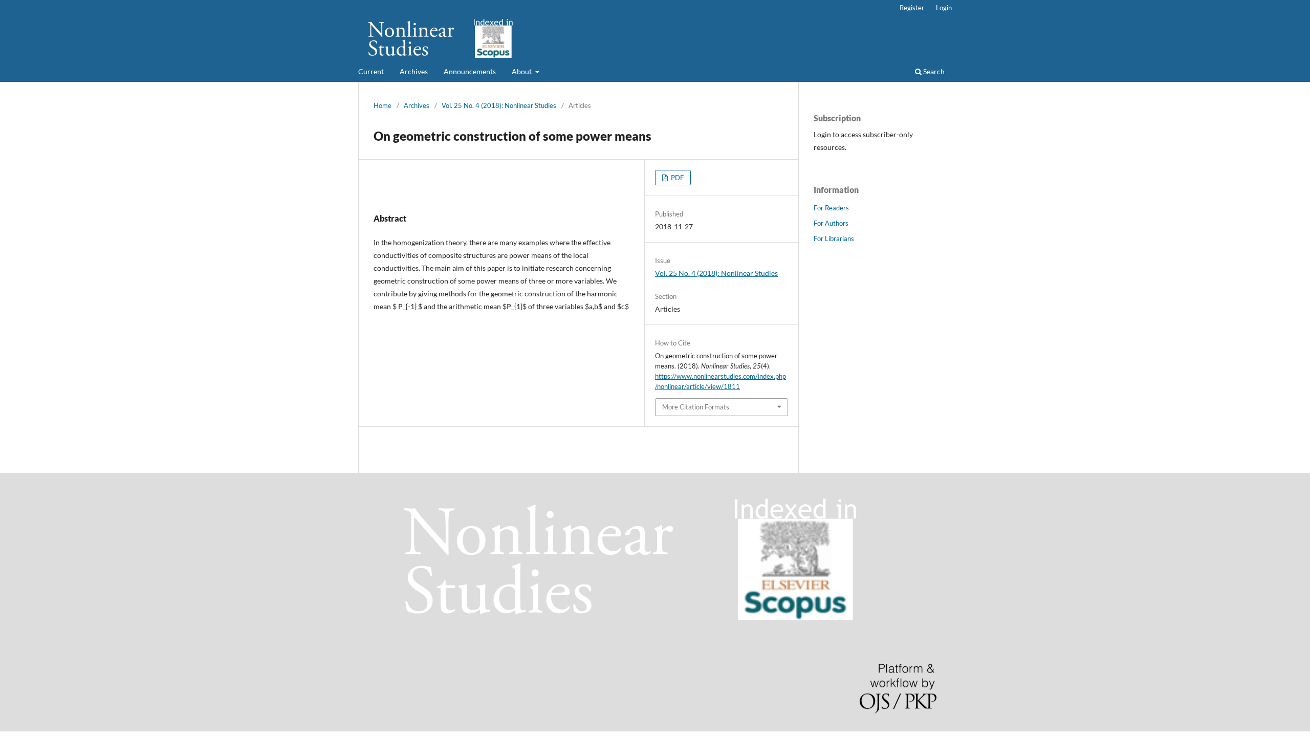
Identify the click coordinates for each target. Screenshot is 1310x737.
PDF (676, 178)
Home (382, 105)
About (522, 71)
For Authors (831, 223)
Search (933, 71)
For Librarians (834, 238)
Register (912, 8)
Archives (414, 71)
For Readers (831, 208)
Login (944, 8)
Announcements (470, 71)
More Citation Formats (695, 407)
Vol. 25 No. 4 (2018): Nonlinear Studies (499, 105)
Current (371, 71)
